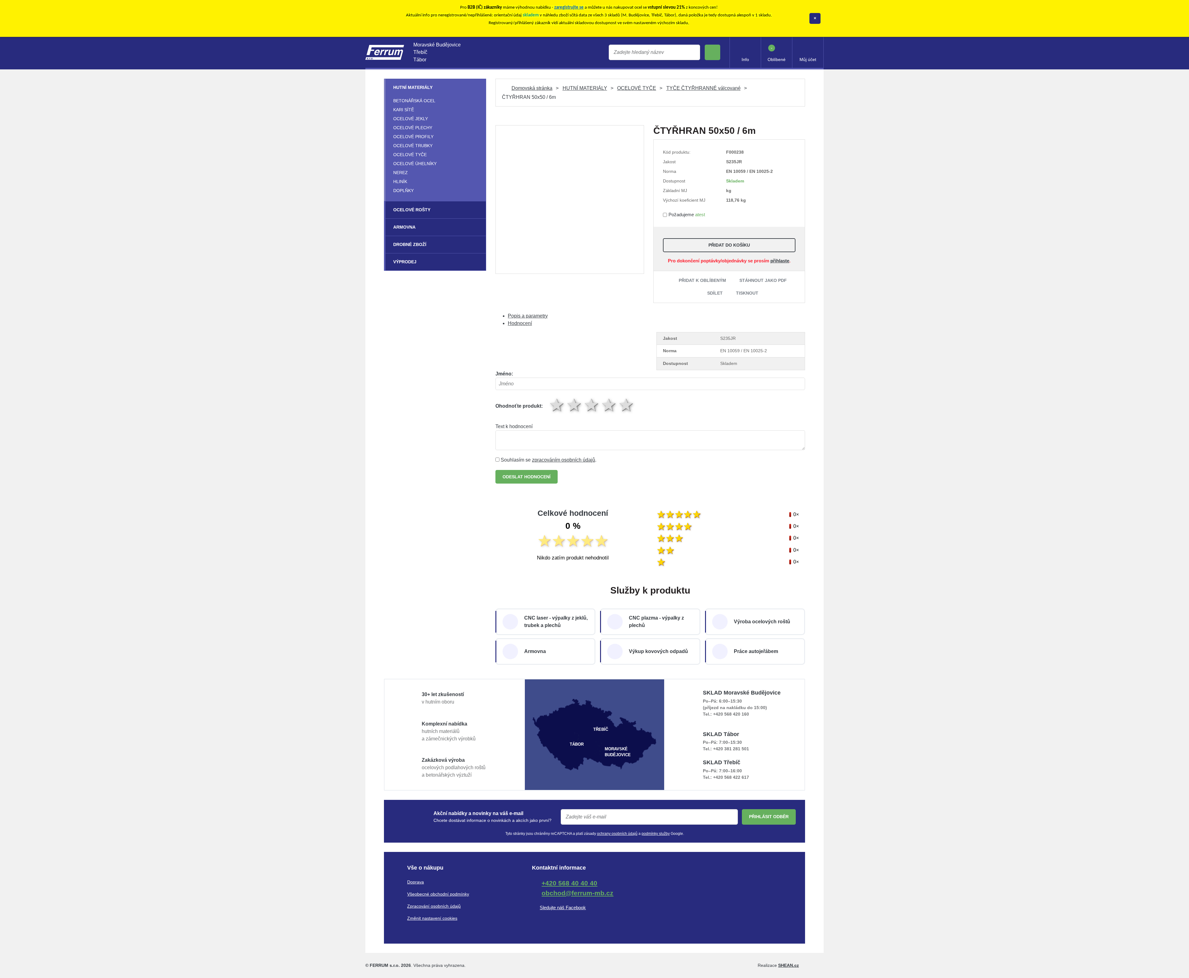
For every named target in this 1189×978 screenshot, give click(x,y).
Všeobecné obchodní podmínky (438, 894)
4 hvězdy (609, 404)
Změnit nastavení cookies (432, 918)
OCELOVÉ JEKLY (410, 118)
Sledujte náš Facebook (563, 907)
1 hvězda (557, 404)
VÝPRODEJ (404, 261)
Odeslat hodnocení (527, 476)
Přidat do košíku (729, 245)
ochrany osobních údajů (617, 833)
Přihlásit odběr (769, 816)
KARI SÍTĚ (403, 109)
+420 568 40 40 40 (569, 883)
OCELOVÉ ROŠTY (411, 209)
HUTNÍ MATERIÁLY (585, 88)
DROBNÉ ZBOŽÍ (409, 244)
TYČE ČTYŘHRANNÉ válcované (703, 88)
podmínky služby (656, 833)
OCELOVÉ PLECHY (412, 127)
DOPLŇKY (403, 190)
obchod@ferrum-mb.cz (577, 893)
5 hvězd (626, 404)
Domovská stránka (532, 88)
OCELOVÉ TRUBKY (413, 145)
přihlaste (779, 260)
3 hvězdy (592, 404)
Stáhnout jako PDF (763, 280)
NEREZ (400, 172)
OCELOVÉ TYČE (636, 88)
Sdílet (715, 293)
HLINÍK (400, 181)
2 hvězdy (574, 404)
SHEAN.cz (788, 965)
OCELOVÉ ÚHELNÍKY (415, 163)
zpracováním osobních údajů (563, 460)
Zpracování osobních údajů (434, 906)
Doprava (415, 881)
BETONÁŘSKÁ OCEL (414, 100)
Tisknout (747, 293)
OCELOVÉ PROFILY (413, 136)
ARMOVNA (404, 227)
